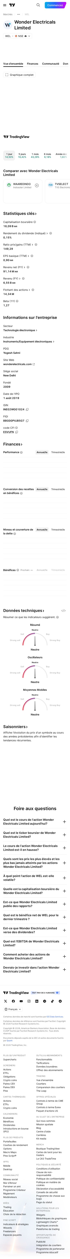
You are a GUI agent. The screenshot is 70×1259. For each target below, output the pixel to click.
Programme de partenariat (50, 1248)
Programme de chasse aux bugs (50, 1197)
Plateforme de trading (48, 1229)
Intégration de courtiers (48, 1245)
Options (7, 1148)
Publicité (40, 1241)
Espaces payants (12, 1234)
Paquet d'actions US (47, 1110)
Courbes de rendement (15, 1145)
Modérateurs (10, 1197)
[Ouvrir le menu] (4, 5)
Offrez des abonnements (49, 1070)
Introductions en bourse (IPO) (15, 1130)
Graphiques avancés (47, 1225)
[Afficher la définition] (34, 221)
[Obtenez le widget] (63, 610)
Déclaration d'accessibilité (50, 1188)
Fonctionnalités (44, 1059)
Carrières (41, 1135)
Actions (7, 1069)
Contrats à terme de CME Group (49, 1102)
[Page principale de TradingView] (12, 5)
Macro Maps (9, 1152)
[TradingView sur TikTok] (52, 1001)
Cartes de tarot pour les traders (49, 1153)
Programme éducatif (47, 1252)
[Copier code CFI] (16, 432)
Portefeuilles (9, 1141)
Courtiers (41, 1083)
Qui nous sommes (45, 1120)
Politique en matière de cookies (48, 1183)
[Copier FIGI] (27, 420)
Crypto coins (10, 1080)
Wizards (7, 1227)
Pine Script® (9, 1155)
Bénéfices (8, 1121)
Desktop (7, 1169)
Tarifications (42, 1063)
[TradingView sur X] (5, 1001)
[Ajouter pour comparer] (37, 185)
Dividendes (9, 1125)
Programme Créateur (14, 1190)
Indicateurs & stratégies (15, 1224)
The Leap (41, 1090)
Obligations (9, 1076)
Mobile (6, 1165)
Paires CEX (9, 1083)
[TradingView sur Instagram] (29, 1001)
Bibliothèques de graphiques (51, 1218)
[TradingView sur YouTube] (21, 1001)
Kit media (41, 1138)
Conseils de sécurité (47, 1192)
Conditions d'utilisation (48, 1168)
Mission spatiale (44, 1124)
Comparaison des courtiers (50, 1087)
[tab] (42, 452)
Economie (8, 1118)
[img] (25, 36)
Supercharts (9, 1059)
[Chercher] (38, 5)
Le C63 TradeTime (46, 1158)
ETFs (5, 1073)
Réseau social (10, 1179)
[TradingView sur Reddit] (60, 1001)
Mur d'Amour (10, 1182)
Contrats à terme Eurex (48, 1107)
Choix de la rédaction (14, 1214)
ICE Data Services (55, 1016)
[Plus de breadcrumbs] (18, 14)
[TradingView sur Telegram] (44, 1001)
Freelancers (9, 1231)
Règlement (9, 1193)
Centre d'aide (43, 1131)
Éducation (8, 1210)
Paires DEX (9, 1087)
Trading (7, 1207)
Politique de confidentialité (50, 1178)
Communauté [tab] (50, 63)
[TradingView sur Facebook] (13, 1001)
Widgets (40, 1214)
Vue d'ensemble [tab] (13, 63)
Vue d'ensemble (44, 1080)
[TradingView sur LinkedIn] (37, 1001)
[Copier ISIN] (27, 409)
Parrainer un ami (12, 1186)
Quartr (9, 1040)
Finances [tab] (32, 63)
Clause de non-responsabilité (44, 1173)
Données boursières (46, 1066)
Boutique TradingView (48, 1148)
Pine (5, 1090)
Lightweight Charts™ (47, 1222)
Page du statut (44, 1202)
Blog (38, 1128)
